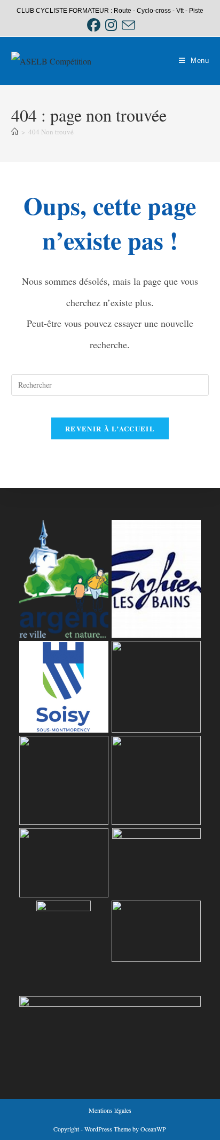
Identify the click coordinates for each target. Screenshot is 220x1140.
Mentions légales (110, 1110)
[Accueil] (14, 132)
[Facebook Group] (93, 25)
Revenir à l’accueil (110, 428)
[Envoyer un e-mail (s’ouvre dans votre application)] (127, 25)
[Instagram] (111, 25)
